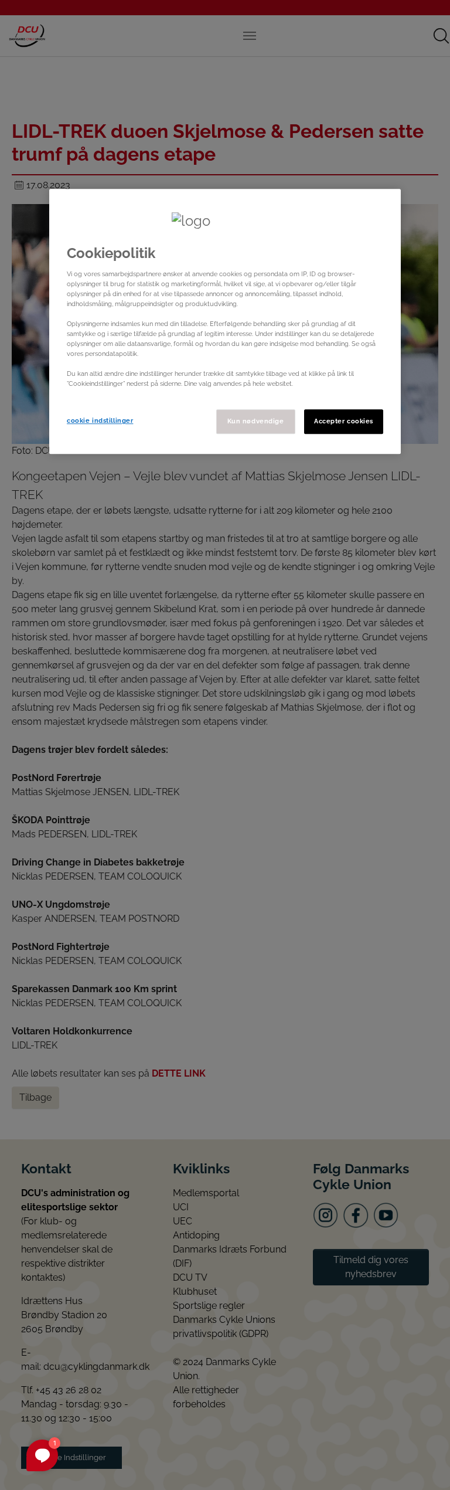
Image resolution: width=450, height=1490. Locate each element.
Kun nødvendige (255, 422)
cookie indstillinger (100, 421)
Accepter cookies (343, 422)
